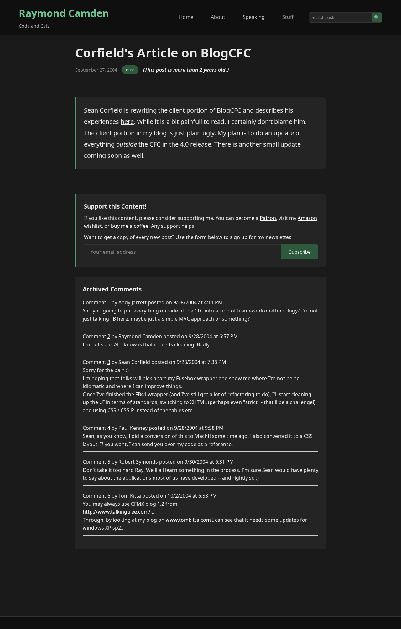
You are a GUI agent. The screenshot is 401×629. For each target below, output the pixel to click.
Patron (268, 218)
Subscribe (299, 252)
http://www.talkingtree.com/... (118, 511)
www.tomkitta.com (188, 519)
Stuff (288, 16)
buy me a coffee (129, 225)
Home (186, 16)
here (127, 121)
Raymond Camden (64, 13)
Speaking (254, 16)
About (218, 16)
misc (130, 69)
